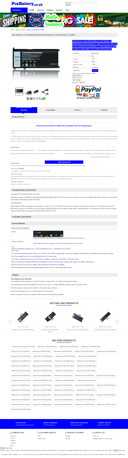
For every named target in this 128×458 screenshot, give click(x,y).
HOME (32, 10)
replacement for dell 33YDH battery (64, 380)
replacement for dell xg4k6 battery (43, 361)
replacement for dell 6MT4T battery (84, 404)
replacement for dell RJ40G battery (90, 346)
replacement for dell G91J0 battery (20, 370)
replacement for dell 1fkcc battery (85, 395)
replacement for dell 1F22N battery (63, 395)
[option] (36, 64)
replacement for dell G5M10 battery (86, 366)
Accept (3, 448)
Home (12, 30)
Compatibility (50, 110)
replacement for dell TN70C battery (84, 351)
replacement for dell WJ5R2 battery (21, 361)
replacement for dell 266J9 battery (84, 385)
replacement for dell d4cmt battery (86, 390)
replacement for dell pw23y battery (69, 346)
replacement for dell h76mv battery (86, 370)
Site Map (13, 443)
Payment (59, 10)
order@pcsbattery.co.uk (99, 438)
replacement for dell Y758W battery (86, 361)
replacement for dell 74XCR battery (42, 385)
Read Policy (9, 448)
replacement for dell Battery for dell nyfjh (24, 346)
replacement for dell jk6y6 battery (63, 375)
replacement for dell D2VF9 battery (64, 390)
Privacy (13, 438)
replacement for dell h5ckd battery (64, 370)
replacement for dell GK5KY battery (21, 409)
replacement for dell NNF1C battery (42, 380)
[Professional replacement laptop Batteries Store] (32, 3)
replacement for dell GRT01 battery (42, 370)
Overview (24, 110)
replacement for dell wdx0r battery (87, 356)
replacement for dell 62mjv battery (86, 380)
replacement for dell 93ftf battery (63, 385)
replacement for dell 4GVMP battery (85, 399)
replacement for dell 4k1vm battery (20, 404)
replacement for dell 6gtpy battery (42, 404)
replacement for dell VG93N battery (43, 356)
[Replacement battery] (64, 20)
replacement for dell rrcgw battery (20, 351)
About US (40, 10)
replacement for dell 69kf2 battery (20, 385)
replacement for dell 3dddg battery (20, 399)
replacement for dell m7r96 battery (84, 375)
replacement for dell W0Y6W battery (65, 356)
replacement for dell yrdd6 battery (20, 366)
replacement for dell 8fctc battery (106, 404)
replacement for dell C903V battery (42, 390)
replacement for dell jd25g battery (42, 375)
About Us (13, 436)
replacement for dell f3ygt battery (42, 395)
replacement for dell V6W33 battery (21, 356)
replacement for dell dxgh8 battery (20, 395)
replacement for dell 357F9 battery (106, 385)
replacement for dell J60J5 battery (20, 375)
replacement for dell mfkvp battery (106, 375)
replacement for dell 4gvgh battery (64, 399)
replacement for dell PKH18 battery (47, 346)
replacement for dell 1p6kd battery (106, 395)
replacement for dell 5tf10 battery (63, 404)
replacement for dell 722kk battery (20, 390)
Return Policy (41, 438)
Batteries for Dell (20, 30)
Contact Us (96, 436)
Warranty (13, 440)
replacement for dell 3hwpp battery (42, 399)
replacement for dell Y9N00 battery (64, 361)
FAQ (39, 436)
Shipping (50, 10)
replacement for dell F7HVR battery (42, 366)
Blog (67, 10)
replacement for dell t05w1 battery (63, 351)
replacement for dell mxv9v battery (20, 380)
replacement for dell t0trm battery (42, 351)
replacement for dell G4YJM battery (64, 366)
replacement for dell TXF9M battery (106, 351)
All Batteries (16, 10)
